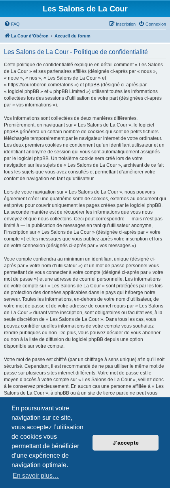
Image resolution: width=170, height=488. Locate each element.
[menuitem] (12, 24)
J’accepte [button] (126, 443)
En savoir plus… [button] (36, 475)
